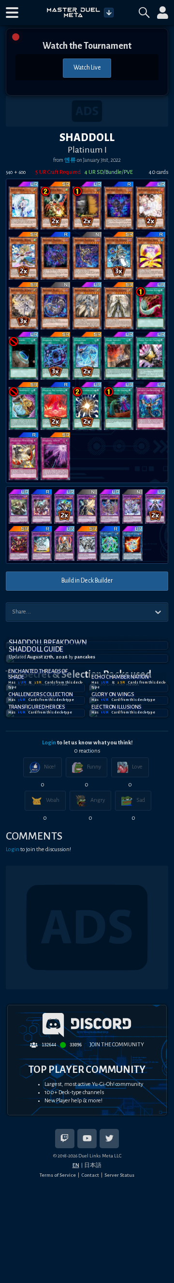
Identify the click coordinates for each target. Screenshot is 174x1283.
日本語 (93, 1165)
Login (49, 743)
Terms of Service (58, 1175)
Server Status (119, 1175)
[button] (12, 12)
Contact (90, 1175)
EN (75, 1165)
